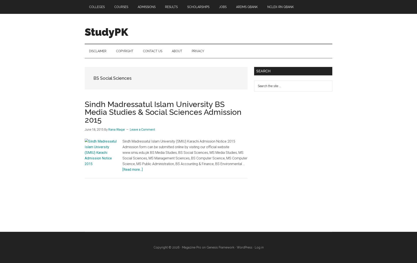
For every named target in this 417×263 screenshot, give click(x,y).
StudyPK (106, 32)
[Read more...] (132, 169)
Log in (259, 247)
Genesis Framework (220, 247)
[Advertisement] (286, 165)
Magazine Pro (191, 247)
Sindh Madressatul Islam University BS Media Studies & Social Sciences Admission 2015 (163, 112)
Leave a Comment (142, 129)
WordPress (244, 247)
